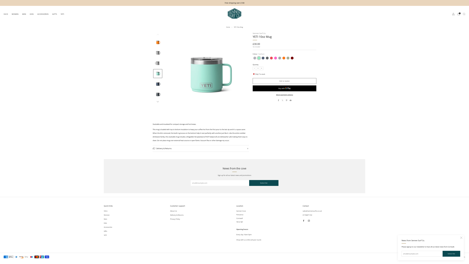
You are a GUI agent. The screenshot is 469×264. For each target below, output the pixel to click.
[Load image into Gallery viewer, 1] (157, 42)
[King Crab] (283, 58)
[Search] (464, 14)
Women (15, 14)
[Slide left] (158, 35)
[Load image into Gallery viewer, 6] (157, 94)
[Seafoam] (259, 58)
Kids (32, 14)
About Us (173, 211)
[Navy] (263, 58)
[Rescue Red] (271, 58)
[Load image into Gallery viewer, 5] (157, 84)
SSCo (6, 14)
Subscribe (451, 254)
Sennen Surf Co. (259, 33)
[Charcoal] (267, 58)
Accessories (43, 14)
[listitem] (234, 3)
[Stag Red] (292, 58)
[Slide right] (158, 101)
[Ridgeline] (279, 58)
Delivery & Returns (177, 215)
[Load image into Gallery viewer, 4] (157, 73)
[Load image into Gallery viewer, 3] (157, 63)
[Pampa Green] (288, 58)
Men (24, 14)
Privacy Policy (175, 219)
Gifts (54, 14)
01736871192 (307, 215)
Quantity (255, 65)
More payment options (284, 95)
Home (228, 27)
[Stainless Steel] (254, 58)
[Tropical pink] (275, 58)
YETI (62, 14)
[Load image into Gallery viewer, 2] (157, 52)
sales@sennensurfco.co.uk (312, 211)
